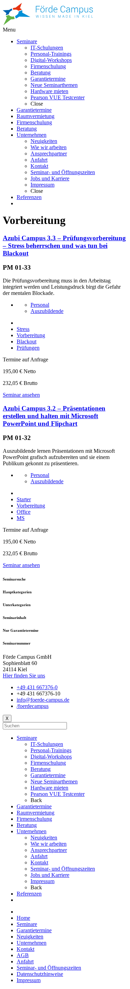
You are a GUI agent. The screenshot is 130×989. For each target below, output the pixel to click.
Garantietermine (48, 775)
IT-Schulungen (47, 744)
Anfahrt (39, 856)
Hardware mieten (49, 788)
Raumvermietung (35, 813)
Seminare (27, 738)
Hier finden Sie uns (24, 675)
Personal (40, 305)
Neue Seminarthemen (54, 781)
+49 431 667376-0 (37, 687)
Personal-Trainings (51, 750)
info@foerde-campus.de (43, 700)
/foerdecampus (33, 706)
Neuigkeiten (44, 837)
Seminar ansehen (21, 395)
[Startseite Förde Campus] (48, 23)
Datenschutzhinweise (40, 974)
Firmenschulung (48, 763)
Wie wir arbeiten (49, 844)
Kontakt (39, 862)
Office (24, 512)
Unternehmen (31, 831)
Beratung (41, 769)
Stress (23, 329)
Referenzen (29, 894)
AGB (23, 955)
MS (21, 518)
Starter (24, 499)
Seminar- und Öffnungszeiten (63, 869)
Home (23, 918)
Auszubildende (47, 311)
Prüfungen (28, 348)
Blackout (26, 341)
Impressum (42, 881)
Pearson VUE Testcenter (58, 794)
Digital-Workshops (51, 756)
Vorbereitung (31, 335)
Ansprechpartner (49, 850)
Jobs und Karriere (50, 875)
